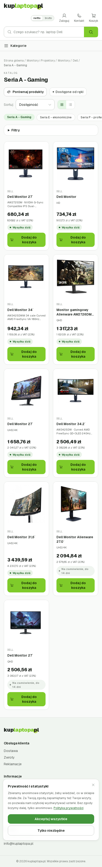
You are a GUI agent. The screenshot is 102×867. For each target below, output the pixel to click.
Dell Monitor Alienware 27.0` (74, 539)
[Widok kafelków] (62, 104)
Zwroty (9, 757)
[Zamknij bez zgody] (93, 785)
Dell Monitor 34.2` (70, 424)
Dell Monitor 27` (20, 197)
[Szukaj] (91, 32)
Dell (75, 60)
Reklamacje (13, 764)
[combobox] (49, 32)
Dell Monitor (66, 197)
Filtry (15, 130)
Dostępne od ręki (69, 92)
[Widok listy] (70, 104)
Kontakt (79, 21)
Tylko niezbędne (51, 830)
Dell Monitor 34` (20, 310)
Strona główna (14, 60)
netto (37, 18)
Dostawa (11, 751)
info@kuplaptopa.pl (18, 843)
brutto (48, 18)
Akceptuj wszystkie (51, 819)
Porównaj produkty (28, 92)
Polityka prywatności (68, 808)
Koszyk (93, 21)
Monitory (64, 60)
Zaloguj (64, 21)
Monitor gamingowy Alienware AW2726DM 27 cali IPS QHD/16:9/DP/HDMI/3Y (74, 312)
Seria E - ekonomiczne (56, 117)
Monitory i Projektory (41, 60)
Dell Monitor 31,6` (21, 537)
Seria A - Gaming (19, 117)
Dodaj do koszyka (29, 239)
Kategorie (18, 46)
